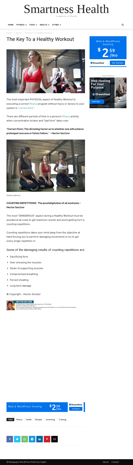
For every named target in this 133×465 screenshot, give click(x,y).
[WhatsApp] (24, 439)
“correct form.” (26, 107)
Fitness (20, 25)
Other (55, 25)
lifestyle (38, 419)
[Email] (54, 439)
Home (10, 25)
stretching (50, 419)
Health (43, 25)
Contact (115, 462)
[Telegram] (32, 439)
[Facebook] (9, 439)
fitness (33, 103)
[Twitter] (17, 439)
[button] (123, 25)
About (106, 462)
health (29, 419)
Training (62, 419)
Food (32, 25)
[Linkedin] (39, 439)
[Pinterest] (47, 439)
